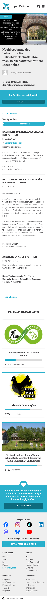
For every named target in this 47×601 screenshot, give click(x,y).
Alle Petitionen (8, 582)
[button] (38, 7)
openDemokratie (33, 562)
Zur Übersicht (11, 114)
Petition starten (8, 585)
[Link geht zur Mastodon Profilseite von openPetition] (5, 532)
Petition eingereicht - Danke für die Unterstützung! (22, 181)
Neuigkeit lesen (23, 101)
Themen (5, 588)
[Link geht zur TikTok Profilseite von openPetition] (29, 524)
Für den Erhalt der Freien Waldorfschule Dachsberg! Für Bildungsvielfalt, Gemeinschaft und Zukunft (23, 458)
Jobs (4, 559)
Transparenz (31, 579)
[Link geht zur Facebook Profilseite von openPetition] (5, 524)
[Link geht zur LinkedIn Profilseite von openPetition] (41, 524)
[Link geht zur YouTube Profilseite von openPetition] (29, 532)
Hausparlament (32, 565)
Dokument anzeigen (13, 143)
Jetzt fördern (23, 506)
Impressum (30, 588)
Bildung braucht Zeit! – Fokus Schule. (23, 354)
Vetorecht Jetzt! (32, 570)
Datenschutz (31, 585)
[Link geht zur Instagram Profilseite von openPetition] (17, 524)
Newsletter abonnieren (23, 544)
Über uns (6, 556)
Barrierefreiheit (32, 591)
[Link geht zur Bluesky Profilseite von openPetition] (17, 532)
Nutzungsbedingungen (35, 582)
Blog (4, 562)
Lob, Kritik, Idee (9, 568)
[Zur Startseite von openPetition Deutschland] (15, 6)
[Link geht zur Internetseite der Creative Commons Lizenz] (3, 598)
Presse (5, 565)
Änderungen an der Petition (19, 257)
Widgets (29, 559)
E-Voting (29, 568)
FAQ (27, 556)
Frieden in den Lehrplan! (23, 405)
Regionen (6, 591)
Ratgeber (6, 579)
